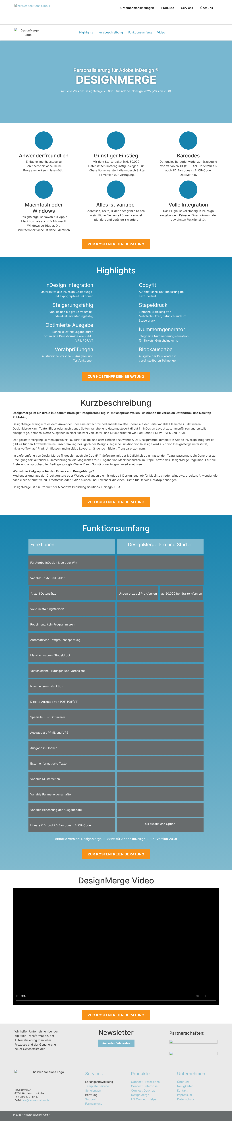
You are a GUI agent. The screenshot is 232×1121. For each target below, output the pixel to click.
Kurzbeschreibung (110, 32)
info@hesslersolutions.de (36, 1100)
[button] (138, 8)
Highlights (86, 32)
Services (187, 8)
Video (161, 32)
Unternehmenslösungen (137, 8)
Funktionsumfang (140, 32)
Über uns (206, 8)
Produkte (167, 8)
